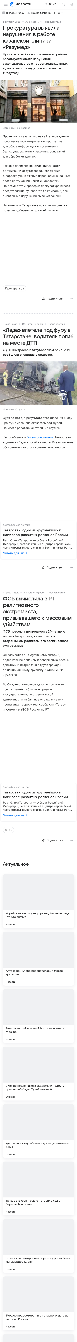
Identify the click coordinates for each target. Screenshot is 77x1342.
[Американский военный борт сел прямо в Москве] (38, 1016)
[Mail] (12, 4)
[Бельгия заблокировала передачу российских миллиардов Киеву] (38, 1246)
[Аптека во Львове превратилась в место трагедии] (38, 959)
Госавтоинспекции (40, 437)
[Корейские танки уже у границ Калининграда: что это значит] (38, 901)
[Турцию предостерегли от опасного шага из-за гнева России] (38, 1303)
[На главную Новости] (22, 4)
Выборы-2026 (15, 12)
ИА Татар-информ (32, 323)
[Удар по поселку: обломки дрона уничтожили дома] (38, 1131)
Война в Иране (41, 12)
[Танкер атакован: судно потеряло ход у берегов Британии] (38, 1188)
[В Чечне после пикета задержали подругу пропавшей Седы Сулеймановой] (38, 1073)
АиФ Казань (32, 21)
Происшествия (52, 21)
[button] (38, 102)
